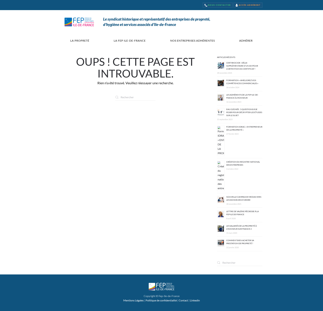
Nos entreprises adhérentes (192, 40)
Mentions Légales (133, 300)
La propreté (79, 40)
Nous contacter (219, 5)
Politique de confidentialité (161, 300)
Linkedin (195, 300)
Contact (183, 300)
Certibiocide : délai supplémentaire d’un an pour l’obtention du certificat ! (242, 65)
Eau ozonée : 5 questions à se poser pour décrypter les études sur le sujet (244, 112)
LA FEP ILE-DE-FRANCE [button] (130, 40)
